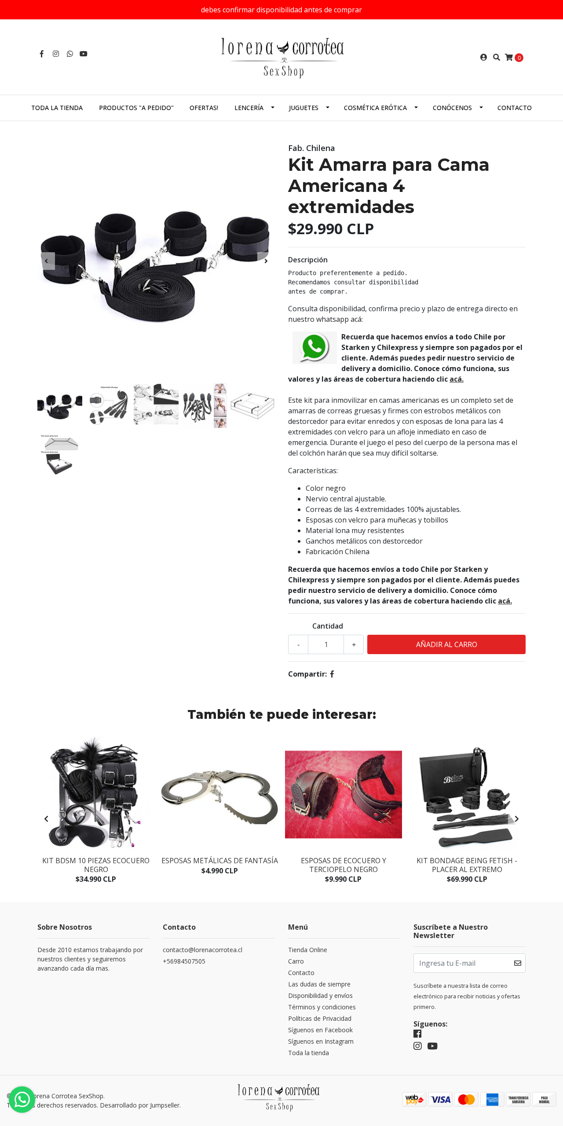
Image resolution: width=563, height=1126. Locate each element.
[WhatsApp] (70, 54)
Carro (296, 961)
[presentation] (46, 261)
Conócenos (452, 107)
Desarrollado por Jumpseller (139, 1105)
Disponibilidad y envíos (320, 995)
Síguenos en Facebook (320, 1030)
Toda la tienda (57, 107)
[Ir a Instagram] (55, 54)
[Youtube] (84, 54)
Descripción (308, 260)
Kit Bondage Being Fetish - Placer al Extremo (467, 865)
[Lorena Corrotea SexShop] (281, 56)
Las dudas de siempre (319, 984)
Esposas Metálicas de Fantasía (219, 860)
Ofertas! (204, 107)
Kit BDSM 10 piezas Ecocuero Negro (96, 865)
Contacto (514, 107)
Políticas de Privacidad (319, 1018)
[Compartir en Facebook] (332, 674)
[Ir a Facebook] (41, 54)
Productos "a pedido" (136, 107)
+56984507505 (184, 961)
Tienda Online (307, 950)
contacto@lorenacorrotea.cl (202, 950)
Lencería (248, 107)
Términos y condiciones (322, 1007)
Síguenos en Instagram (321, 1041)
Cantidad (327, 626)
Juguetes (303, 107)
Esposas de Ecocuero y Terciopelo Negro (343, 865)
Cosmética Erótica (375, 107)
